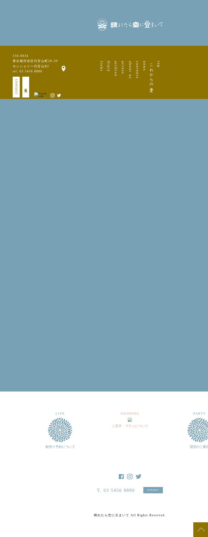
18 (187, 195)
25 (187, 202)
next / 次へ (133, 353)
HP (65, 272)
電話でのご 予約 (53, 304)
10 (179, 187)
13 (205, 187)
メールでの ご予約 (55, 299)
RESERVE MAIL (62, 223)
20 (205, 195)
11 (187, 187)
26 (196, 202)
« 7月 (179, 224)
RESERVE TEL (125, 223)
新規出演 (25, 87)
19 (196, 195)
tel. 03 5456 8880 (27, 71)
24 (179, 202)
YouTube (81, 272)
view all (93, 363)
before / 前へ (57, 353)
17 (179, 195)
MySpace (103, 272)
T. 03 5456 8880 (116, 490)
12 (196, 187)
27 (205, 202)
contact (17, 86)
